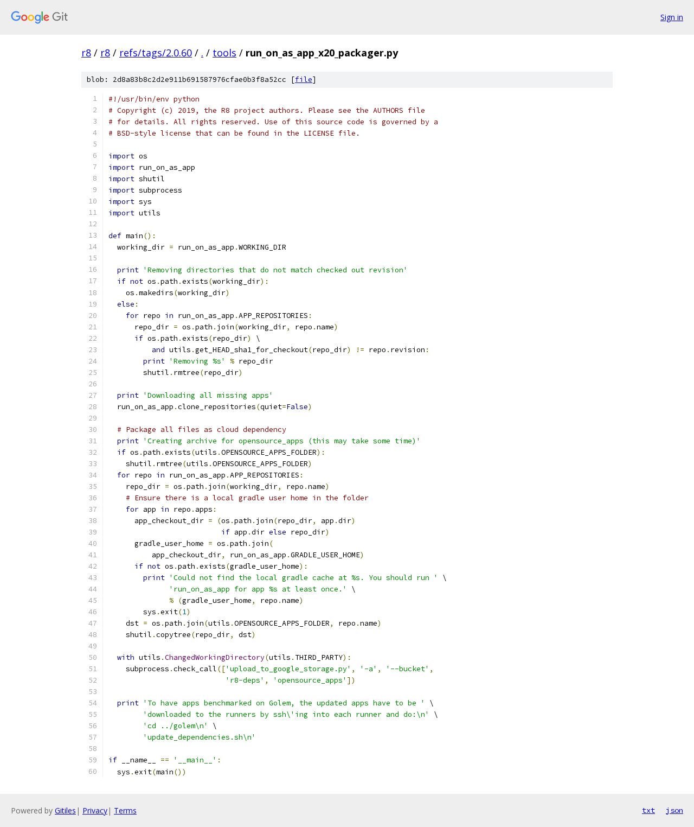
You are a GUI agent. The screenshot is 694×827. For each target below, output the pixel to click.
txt (648, 810)
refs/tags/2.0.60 (155, 52)
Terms (125, 810)
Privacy (94, 810)
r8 (86, 52)
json (674, 810)
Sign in (671, 17)
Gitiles (65, 810)
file (303, 79)
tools (224, 52)
